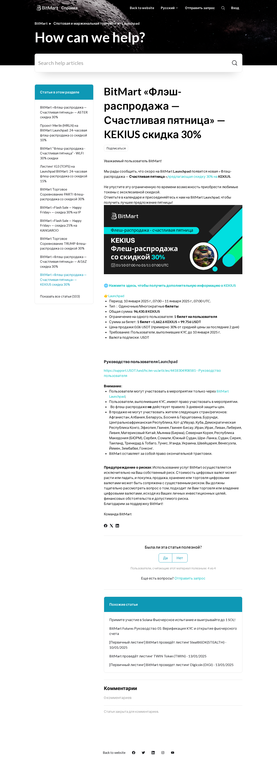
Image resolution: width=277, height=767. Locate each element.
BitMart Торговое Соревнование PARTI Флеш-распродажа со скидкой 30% (62, 194)
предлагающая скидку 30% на (192, 176)
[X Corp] (111, 526)
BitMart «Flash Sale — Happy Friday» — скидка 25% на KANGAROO (61, 225)
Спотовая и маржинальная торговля (84, 23)
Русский (168, 8)
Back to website (142, 8)
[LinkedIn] (117, 526)
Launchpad (131, 23)
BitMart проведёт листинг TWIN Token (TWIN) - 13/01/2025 (157, 656)
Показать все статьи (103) (60, 296)
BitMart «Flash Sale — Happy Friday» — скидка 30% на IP (61, 209)
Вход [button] (235, 8)
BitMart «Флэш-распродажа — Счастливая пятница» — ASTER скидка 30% (64, 112)
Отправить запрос (200, 8)
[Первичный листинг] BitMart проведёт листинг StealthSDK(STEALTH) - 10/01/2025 (167, 644)
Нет (180, 558)
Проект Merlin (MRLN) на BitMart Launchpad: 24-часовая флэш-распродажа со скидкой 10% (63, 132)
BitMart (41, 23)
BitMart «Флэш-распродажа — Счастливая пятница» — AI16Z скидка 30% (63, 261)
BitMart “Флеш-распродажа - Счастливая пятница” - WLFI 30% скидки (62, 153)
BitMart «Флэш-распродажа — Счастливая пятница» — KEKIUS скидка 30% (63, 279)
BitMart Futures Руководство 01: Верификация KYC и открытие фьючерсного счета (173, 631)
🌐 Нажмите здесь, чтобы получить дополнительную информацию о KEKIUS (170, 285)
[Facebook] (105, 526)
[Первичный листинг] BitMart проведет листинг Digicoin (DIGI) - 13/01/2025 (171, 665)
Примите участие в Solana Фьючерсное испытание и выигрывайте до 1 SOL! (172, 620)
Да (165, 558)
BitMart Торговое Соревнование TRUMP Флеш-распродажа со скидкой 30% (63, 243)
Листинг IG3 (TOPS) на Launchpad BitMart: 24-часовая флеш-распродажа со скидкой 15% (63, 173)
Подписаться (116, 148)
